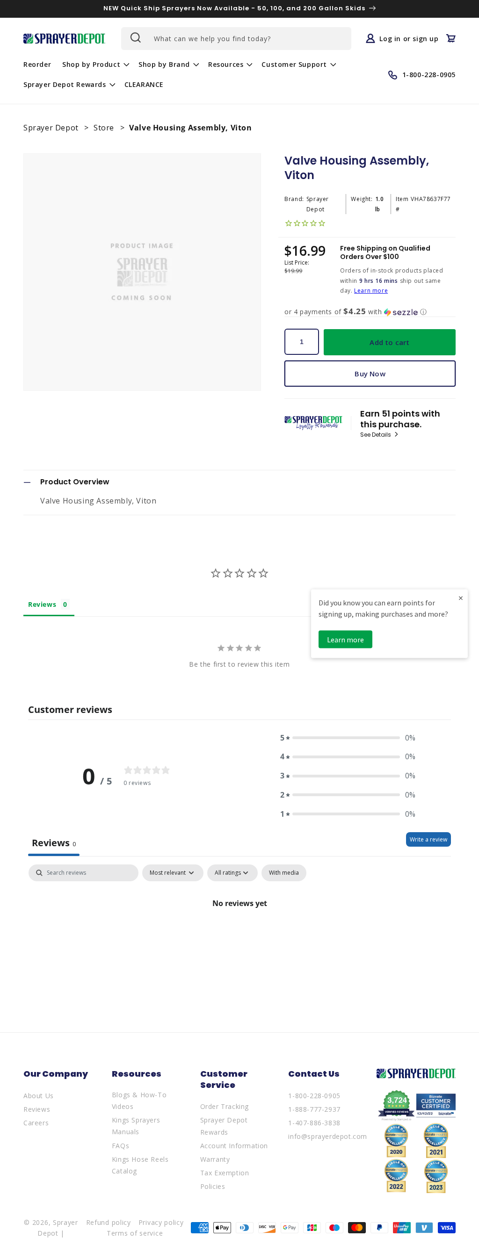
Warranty (215, 1159)
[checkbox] (283, 872)
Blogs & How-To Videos (139, 1100)
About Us (38, 1095)
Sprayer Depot (51, 127)
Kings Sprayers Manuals (136, 1125)
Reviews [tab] (42, 604)
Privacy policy (161, 1222)
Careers (36, 1122)
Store (105, 127)
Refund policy (108, 1222)
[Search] (134, 37)
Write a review (428, 839)
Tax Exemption (224, 1172)
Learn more (371, 291)
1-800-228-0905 (314, 1095)
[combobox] (236, 38)
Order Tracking (224, 1106)
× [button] (460, 598)
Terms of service (135, 1233)
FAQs (120, 1145)
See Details (376, 435)
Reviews (36, 1109)
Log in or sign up (408, 38)
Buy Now (370, 373)
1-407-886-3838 (314, 1122)
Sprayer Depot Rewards (224, 1125)
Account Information (234, 1145)
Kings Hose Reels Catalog (140, 1165)
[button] (95, 64)
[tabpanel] (239, 935)
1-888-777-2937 (314, 1109)
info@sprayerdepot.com (327, 1136)
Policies (212, 1186)
